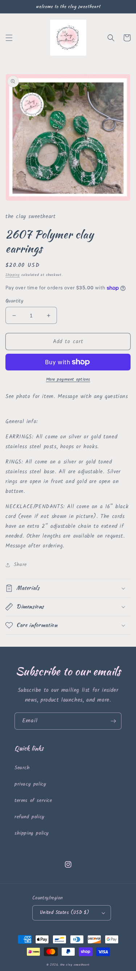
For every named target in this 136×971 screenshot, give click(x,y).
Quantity (14, 301)
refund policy (30, 817)
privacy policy (30, 784)
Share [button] (20, 565)
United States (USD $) (64, 912)
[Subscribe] (113, 721)
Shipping (12, 275)
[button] (9, 38)
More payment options (68, 379)
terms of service (33, 801)
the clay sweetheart (75, 964)
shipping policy (32, 833)
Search (22, 768)
